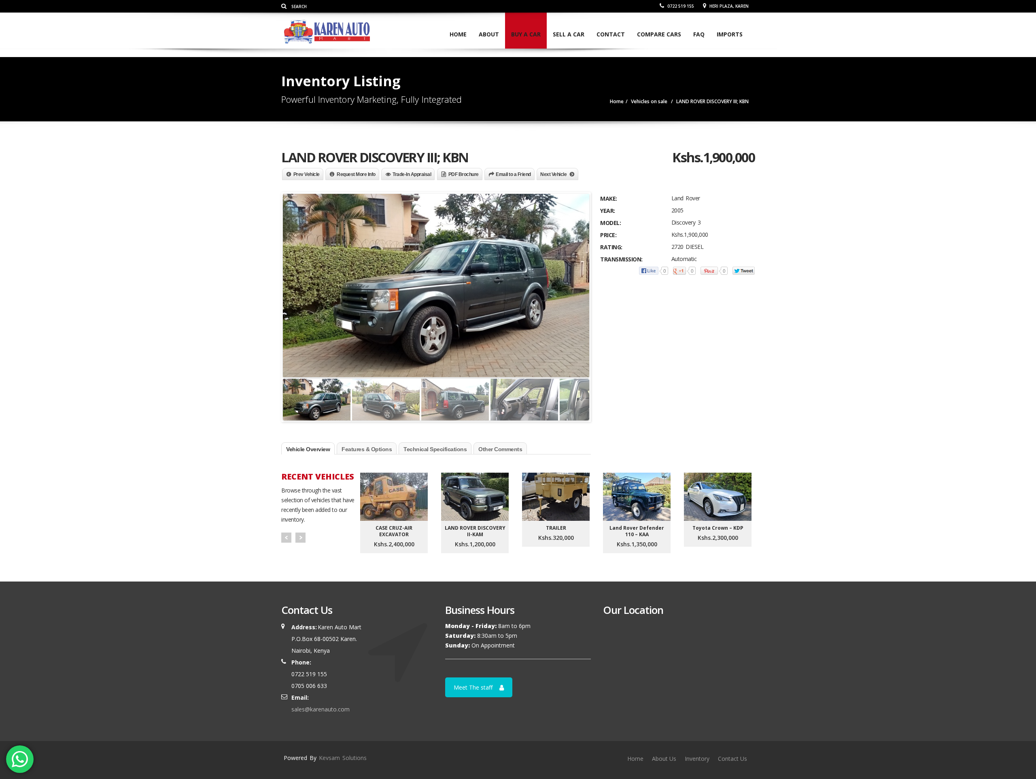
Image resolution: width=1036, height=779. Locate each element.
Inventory (697, 758)
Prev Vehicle (306, 174)
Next (300, 538)
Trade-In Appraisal (412, 174)
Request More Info (356, 174)
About (489, 34)
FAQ (699, 34)
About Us (664, 758)
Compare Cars (659, 34)
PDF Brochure (463, 174)
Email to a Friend (513, 174)
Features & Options (367, 449)
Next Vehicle (553, 174)
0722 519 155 (680, 6)
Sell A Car (568, 34)
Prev (286, 538)
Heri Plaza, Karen (728, 6)
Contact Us (732, 758)
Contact (611, 34)
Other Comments (500, 449)
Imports (730, 34)
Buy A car (526, 34)
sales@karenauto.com (320, 709)
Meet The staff (473, 687)
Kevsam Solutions (343, 758)
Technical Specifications (435, 449)
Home (458, 34)
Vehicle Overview (308, 449)
